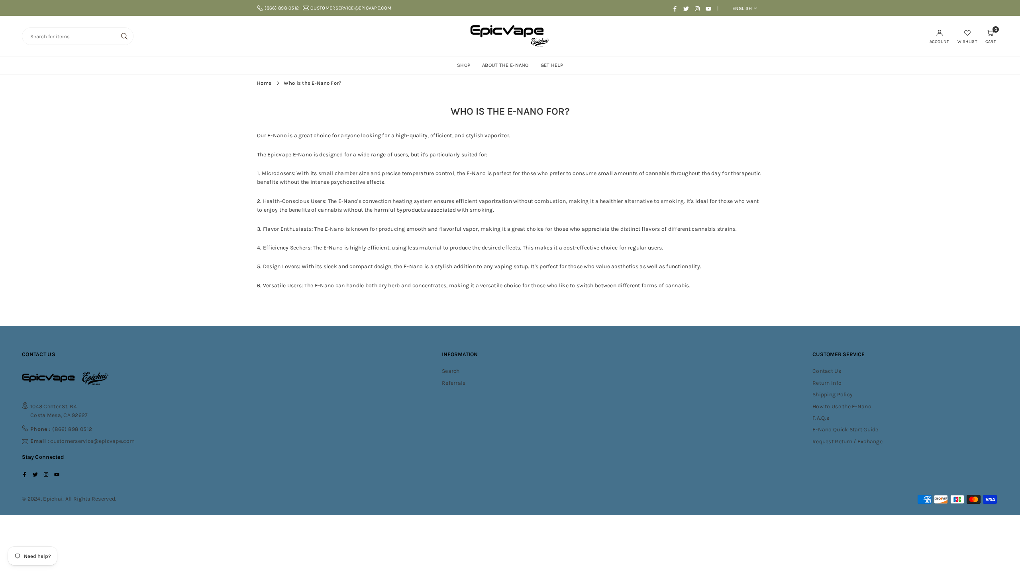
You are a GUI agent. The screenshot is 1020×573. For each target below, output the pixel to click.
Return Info (827, 383)
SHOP (463, 65)
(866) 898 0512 (61, 429)
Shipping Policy (832, 394)
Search (451, 371)
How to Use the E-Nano (841, 406)
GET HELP (552, 65)
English (742, 8)
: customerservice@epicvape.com (82, 441)
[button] (990, 36)
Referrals (454, 383)
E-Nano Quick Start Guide (845, 429)
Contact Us (826, 371)
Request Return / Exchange (847, 441)
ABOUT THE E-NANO (505, 65)
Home (264, 83)
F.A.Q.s (820, 418)
